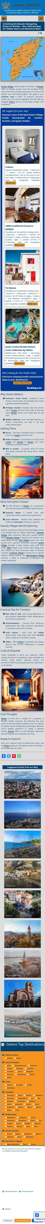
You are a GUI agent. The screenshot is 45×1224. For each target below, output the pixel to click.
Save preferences (23, 1220)
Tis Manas (10, 287)
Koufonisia (21, 1101)
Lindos (14, 410)
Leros (18, 1123)
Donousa (10, 1098)
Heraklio (19, 1085)
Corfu (9, 1134)
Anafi (19, 1095)
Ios (32, 1098)
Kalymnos (10, 1120)
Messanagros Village (35, 555)
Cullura (9, 167)
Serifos (20, 1107)
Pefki (9, 548)
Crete (7, 1081)
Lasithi (29, 1085)
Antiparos (39, 1095)
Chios (24, 1144)
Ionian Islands (11, 1130)
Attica (18, 1058)
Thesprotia (21, 1074)
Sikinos (38, 1107)
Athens (9, 1058)
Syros (9, 1110)
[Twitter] (8, 757)
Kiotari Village (7, 86)
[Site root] (6, 5)
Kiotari (12, 102)
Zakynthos (29, 1137)
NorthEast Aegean (13, 1141)
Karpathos (22, 1120)
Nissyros (37, 1123)
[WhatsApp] (19, 757)
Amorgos (10, 1095)
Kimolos (10, 1101)
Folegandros (22, 1098)
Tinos (17, 1110)
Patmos (10, 1126)
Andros (28, 1095)
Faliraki (20, 442)
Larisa (19, 1071)
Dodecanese (10, 1114)
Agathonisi (11, 1118)
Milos (9, 1104)
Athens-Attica (11, 1055)
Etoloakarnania (20, 1066)
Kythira (38, 1134)
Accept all (37, 1220)
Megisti (27, 1123)
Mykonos (18, 1104)
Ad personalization (11, 1191)
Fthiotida (19, 1069)
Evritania (33, 1066)
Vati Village (24, 540)
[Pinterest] (14, 757)
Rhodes (40, 86)
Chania (9, 1085)
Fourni (33, 1144)
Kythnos (32, 1101)
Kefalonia (27, 1134)
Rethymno (11, 1088)
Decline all (7, 1220)
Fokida (9, 1069)
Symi (28, 1126)
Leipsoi (9, 1123)
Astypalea (22, 1118)
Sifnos (29, 1107)
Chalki (32, 1118)
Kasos (32, 1120)
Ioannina (30, 1069)
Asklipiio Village (12, 537)
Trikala (31, 1074)
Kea (38, 1098)
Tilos (35, 1126)
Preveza (10, 1074)
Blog (36, 767)
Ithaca (17, 1134)
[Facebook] (3, 757)
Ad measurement (27, 1191)
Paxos (19, 1137)
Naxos (28, 1104)
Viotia (9, 1077)
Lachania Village (16, 553)
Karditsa (10, 1071)
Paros (36, 1104)
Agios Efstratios (13, 1144)
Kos (40, 1120)
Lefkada (10, 1137)
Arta (8, 1066)
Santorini (10, 1107)
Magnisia (29, 1071)
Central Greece (11, 1062)
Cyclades (8, 1092)
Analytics (8, 1209)
